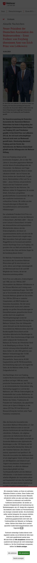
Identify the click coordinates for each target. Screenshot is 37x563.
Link (21, 528)
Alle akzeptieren (24, 553)
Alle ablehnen (13, 553)
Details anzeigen (19, 558)
